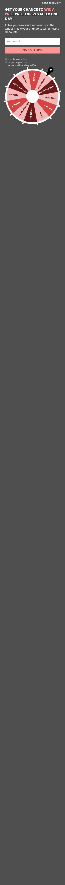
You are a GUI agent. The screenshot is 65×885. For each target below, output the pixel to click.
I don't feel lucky (50, 3)
